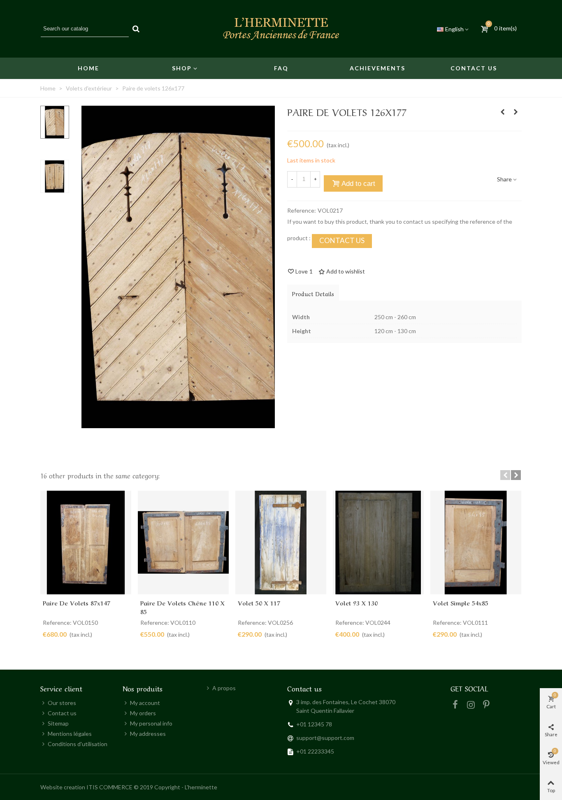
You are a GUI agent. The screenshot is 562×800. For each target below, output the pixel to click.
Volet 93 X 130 (356, 602)
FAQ (281, 68)
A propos (224, 687)
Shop (182, 68)
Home (88, 68)
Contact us (474, 68)
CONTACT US (342, 240)
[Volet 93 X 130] (378, 543)
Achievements (377, 68)
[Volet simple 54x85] (515, 112)
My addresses (148, 733)
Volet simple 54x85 (460, 602)
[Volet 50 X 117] (280, 543)
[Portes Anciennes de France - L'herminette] (281, 29)
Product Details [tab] (313, 293)
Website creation (62, 787)
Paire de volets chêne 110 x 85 (182, 606)
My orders (143, 713)
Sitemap (58, 723)
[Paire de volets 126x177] (178, 423)
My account (145, 702)
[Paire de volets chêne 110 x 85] (183, 543)
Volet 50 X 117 (259, 602)
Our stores (62, 702)
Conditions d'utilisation (77, 743)
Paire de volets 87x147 (76, 602)
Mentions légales (70, 733)
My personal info (151, 723)
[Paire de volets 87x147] (85, 543)
